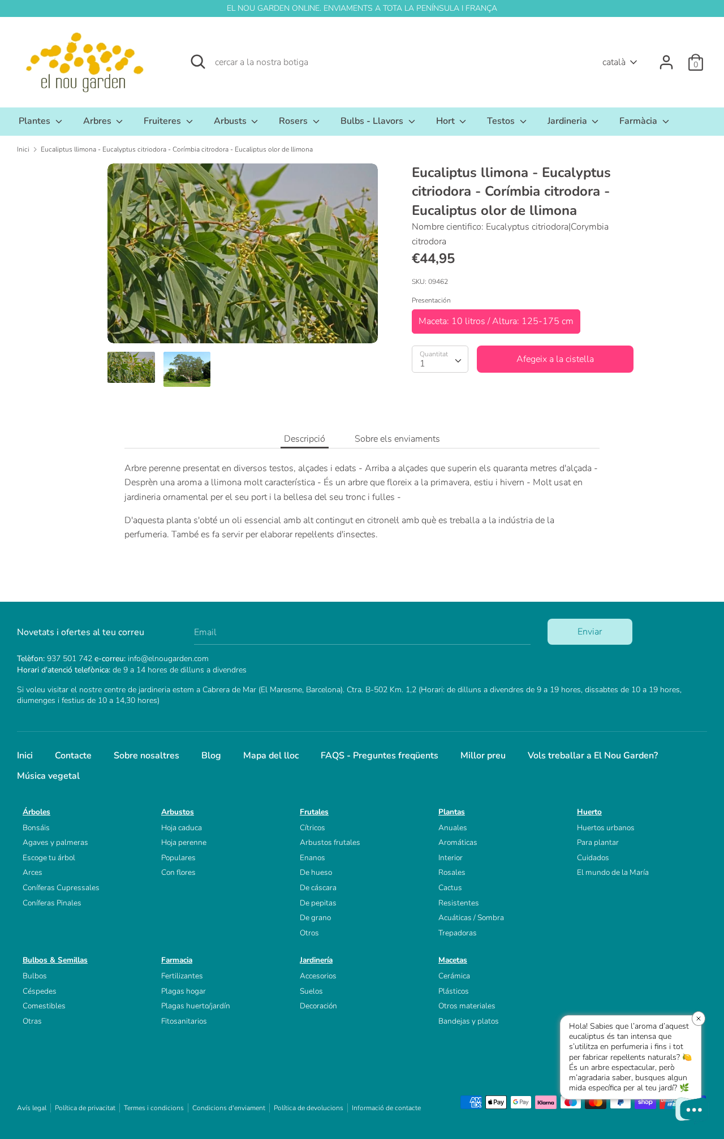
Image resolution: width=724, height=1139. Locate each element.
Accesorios (318, 975)
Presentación (431, 300)
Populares (178, 857)
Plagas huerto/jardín (195, 1005)
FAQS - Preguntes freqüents (379, 755)
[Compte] (666, 57)
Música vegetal (48, 776)
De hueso (316, 872)
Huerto (589, 811)
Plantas (451, 811)
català (614, 62)
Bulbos (35, 975)
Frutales (314, 811)
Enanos (312, 857)
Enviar (590, 631)
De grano (315, 917)
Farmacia (176, 960)
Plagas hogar (183, 991)
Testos (502, 121)
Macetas (452, 960)
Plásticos (453, 991)
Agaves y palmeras (55, 842)
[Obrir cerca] (198, 61)
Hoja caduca (181, 827)
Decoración (318, 1005)
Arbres (98, 121)
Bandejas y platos (468, 1021)
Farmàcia (639, 121)
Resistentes (458, 903)
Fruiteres (163, 121)
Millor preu (483, 755)
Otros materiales (466, 1005)
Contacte (73, 755)
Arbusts (231, 121)
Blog (211, 755)
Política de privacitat (85, 1107)
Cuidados (593, 857)
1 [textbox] (422, 363)
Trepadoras (457, 932)
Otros (309, 932)
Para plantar (598, 842)
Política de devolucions (308, 1107)
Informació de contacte (386, 1107)
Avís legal (31, 1107)
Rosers (294, 121)
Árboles (36, 811)
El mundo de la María (613, 872)
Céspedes (40, 991)
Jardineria (568, 121)
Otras (32, 1021)
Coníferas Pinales (52, 903)
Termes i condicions (154, 1107)
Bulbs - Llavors (373, 121)
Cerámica (454, 975)
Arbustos (177, 811)
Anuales (452, 827)
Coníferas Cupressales (61, 887)
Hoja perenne (183, 842)
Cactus (450, 887)
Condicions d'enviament (228, 1107)
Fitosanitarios (184, 1021)
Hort (446, 121)
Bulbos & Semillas (55, 960)
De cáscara (318, 887)
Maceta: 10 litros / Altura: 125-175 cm (496, 321)
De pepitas (318, 903)
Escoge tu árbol (49, 857)
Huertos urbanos (606, 827)
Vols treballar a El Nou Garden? (593, 755)
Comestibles (44, 1005)
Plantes (36, 121)
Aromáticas (457, 842)
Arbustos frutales (330, 842)
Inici (25, 755)
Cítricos (312, 827)
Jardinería (316, 960)
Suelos (311, 991)
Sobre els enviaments (397, 439)
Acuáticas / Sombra (471, 917)
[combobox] (440, 359)
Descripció (304, 439)
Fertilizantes (182, 975)
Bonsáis (36, 827)
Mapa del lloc (271, 755)
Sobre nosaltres (146, 755)
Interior (450, 857)
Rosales (452, 872)
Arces (32, 872)
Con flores (178, 872)
